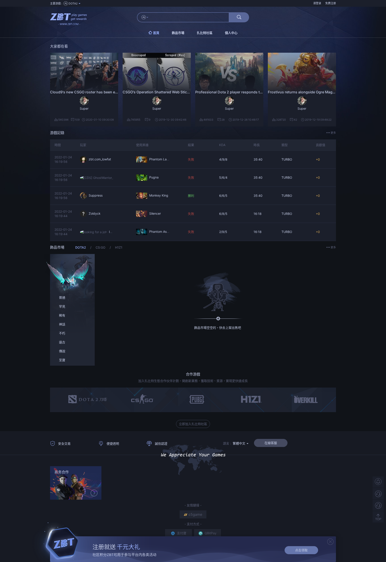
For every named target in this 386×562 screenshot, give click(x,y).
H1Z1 (118, 247)
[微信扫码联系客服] (378, 505)
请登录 (317, 3)
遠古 (62, 342)
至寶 (62, 360)
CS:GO (101, 247)
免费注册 (330, 3)
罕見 (62, 306)
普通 (62, 297)
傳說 (62, 351)
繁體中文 (239, 443)
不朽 (62, 333)
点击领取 (301, 550)
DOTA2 (81, 247)
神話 (62, 324)
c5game (195, 514)
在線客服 (270, 443)
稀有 (62, 315)
